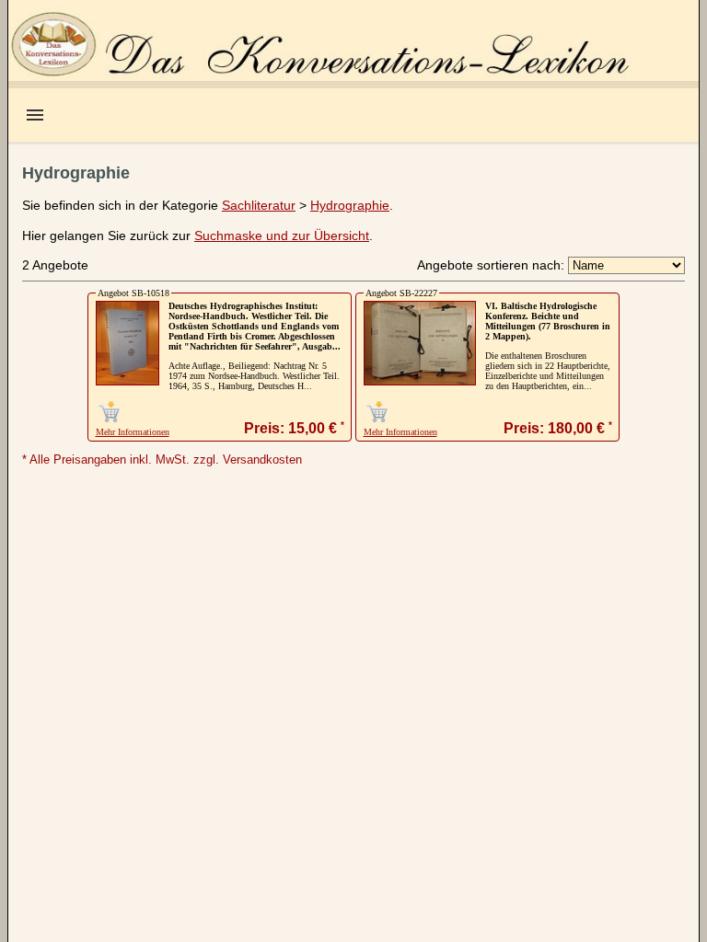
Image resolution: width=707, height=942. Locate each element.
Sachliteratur (259, 205)
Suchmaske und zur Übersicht (281, 235)
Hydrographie (349, 205)
